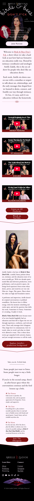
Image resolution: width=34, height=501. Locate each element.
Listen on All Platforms (17, 210)
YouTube (20, 471)
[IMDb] (12, 475)
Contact (20, 466)
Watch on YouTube (17, 37)
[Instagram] (3, 475)
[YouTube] (6, 475)
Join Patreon (17, 44)
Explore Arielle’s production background (17, 344)
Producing (5, 468)
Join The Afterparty (17, 440)
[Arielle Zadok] (9, 475)
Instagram (21, 468)
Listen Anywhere (17, 30)
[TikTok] (15, 475)
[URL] (18, 475)
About (4, 466)
